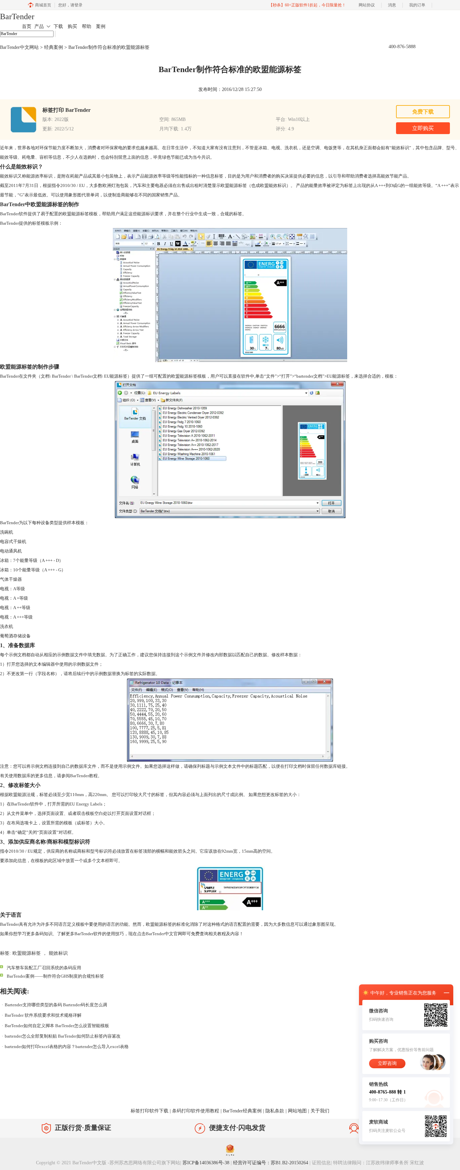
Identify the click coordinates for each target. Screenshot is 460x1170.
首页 (26, 26)
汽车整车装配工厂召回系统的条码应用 (44, 967)
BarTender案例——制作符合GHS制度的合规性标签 (55, 976)
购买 (72, 26)
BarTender (17, 16)
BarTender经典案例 (242, 1110)
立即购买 (423, 128)
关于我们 (319, 1110)
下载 (58, 26)
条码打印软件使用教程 (195, 1110)
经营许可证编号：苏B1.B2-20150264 (270, 1162)
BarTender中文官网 (164, 933)
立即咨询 (387, 1063)
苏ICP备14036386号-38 (206, 1162)
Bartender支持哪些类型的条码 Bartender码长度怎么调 (56, 1004)
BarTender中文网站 (19, 47)
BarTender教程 (84, 775)
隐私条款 (274, 1110)
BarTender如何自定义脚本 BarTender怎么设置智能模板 (57, 1025)
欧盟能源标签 (26, 953)
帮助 (86, 26)
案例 (100, 26)
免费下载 (423, 112)
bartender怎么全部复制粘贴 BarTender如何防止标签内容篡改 (63, 1036)
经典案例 (53, 47)
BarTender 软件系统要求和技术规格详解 (43, 1015)
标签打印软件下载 (149, 1110)
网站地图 (297, 1110)
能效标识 (58, 953)
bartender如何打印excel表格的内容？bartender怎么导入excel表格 (67, 1046)
